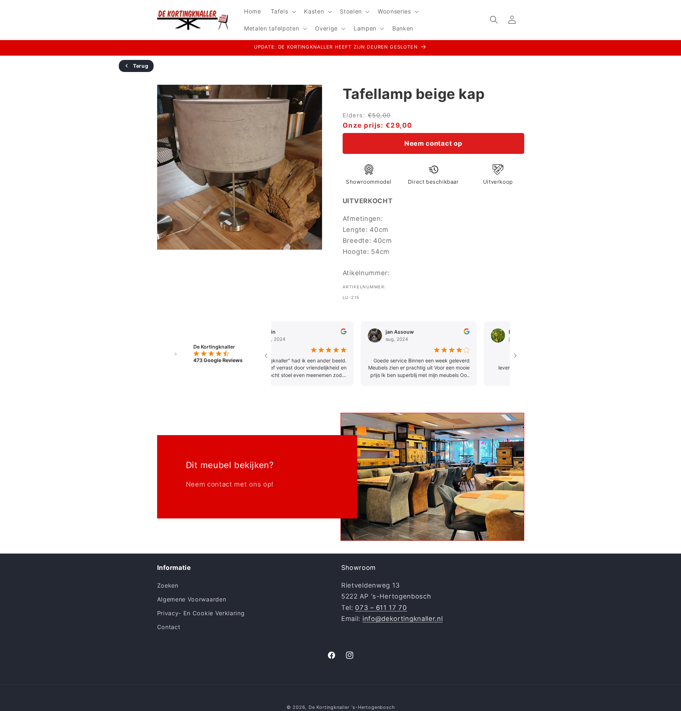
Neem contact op (433, 143)
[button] (282, 11)
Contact (169, 627)
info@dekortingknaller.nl (402, 618)
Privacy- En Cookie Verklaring (201, 613)
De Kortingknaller (329, 707)
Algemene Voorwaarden (191, 599)
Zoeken (167, 585)
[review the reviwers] (325, 332)
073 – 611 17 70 (381, 607)
